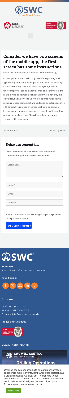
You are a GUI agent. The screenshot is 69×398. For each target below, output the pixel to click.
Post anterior (9, 130)
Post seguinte (59, 130)
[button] (30, 35)
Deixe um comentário (14, 72)
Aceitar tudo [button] (13, 391)
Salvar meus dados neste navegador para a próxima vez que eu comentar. (33, 216)
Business (33, 72)
